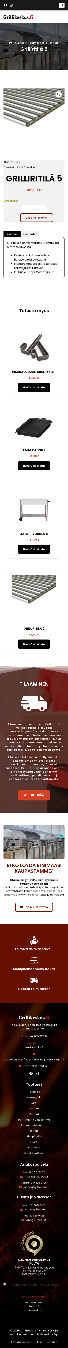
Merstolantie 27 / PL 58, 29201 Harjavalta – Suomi (34, 1059)
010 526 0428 (36, 1215)
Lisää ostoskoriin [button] (34, 387)
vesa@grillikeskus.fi (36, 1209)
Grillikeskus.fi (52, 724)
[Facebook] (31, 1073)
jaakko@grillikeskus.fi (36, 1187)
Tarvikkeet (36, 43)
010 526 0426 (38, 1205)
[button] (62, 5)
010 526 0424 (37, 1172)
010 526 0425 (39, 1182)
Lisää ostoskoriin (36, 217)
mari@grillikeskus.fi (36, 1176)
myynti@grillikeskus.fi (36, 1065)
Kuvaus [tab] (12, 234)
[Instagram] (37, 1073)
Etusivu (19, 43)
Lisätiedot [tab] (30, 234)
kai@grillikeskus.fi (36, 1220)
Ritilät (54, 43)
